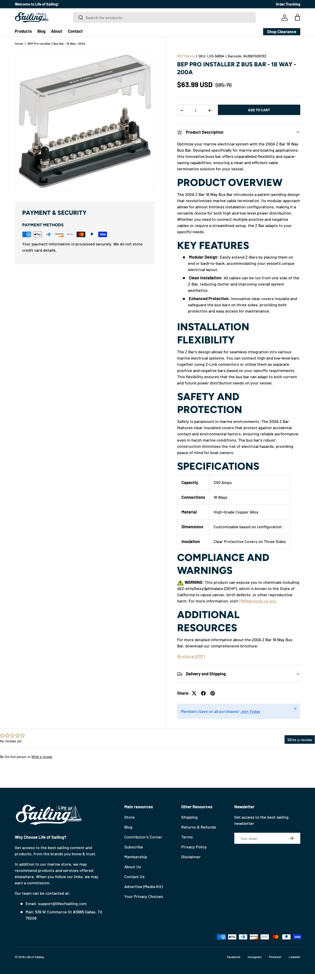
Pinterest (275, 957)
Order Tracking (288, 4)
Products (23, 31)
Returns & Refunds (198, 826)
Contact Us (134, 876)
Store (129, 817)
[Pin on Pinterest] (212, 693)
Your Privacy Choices (143, 896)
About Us (132, 866)
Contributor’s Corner (143, 836)
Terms (187, 836)
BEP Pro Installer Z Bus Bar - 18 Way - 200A (56, 43)
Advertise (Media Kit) (143, 886)
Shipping (189, 817)
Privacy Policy (194, 846)
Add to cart (259, 110)
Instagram (255, 957)
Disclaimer (191, 856)
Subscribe (133, 846)
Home (19, 43)
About (56, 31)
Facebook (233, 957)
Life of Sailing (34, 957)
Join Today (250, 711)
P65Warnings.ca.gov (257, 601)
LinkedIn (294, 957)
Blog (41, 31)
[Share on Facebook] (203, 693)
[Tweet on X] (194, 693)
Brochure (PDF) (191, 656)
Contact (75, 31)
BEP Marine (186, 56)
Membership (135, 856)
